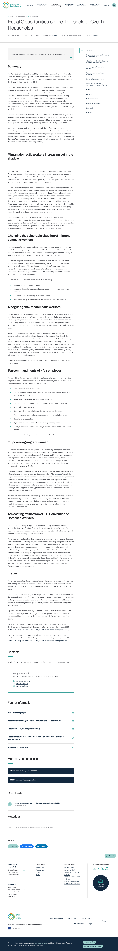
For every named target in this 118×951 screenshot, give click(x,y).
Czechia (54, 35)
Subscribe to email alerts (12, 866)
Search (114, 5)
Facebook (102, 868)
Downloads (89, 108)
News (38, 872)
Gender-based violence (69, 5)
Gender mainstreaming (56, 5)
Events (38, 874)
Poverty (95, 35)
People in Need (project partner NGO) (24, 729)
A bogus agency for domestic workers (95, 67)
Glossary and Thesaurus (72, 884)
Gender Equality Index (81, 5)
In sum (88, 89)
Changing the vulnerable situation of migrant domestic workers (97, 61)
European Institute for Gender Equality (12, 5)
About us (106, 5)
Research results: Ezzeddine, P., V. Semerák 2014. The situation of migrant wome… (36, 738)
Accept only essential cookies (93, 946)
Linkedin (94, 868)
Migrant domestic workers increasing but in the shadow (97, 55)
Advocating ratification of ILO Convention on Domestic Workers (96, 84)
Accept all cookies (89, 942)
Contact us (12, 884)
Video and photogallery (18, 747)
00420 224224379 (23, 681)
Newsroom (30, 5)
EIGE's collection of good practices (23, 771)
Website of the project (17, 713)
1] (70, 201)
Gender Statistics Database (95, 5)
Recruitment (40, 870)
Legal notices (71, 918)
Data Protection (86, 918)
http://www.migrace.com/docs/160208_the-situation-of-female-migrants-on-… (39, 630)
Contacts (89, 94)
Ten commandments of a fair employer (95, 73)
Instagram (106, 868)
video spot (13, 435)
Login (90, 924)
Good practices (34, 16)
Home (11, 16)
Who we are (40, 868)
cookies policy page (41, 943)
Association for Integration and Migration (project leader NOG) (34, 721)
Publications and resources (42, 5)
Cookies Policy (78, 924)
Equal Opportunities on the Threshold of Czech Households (37, 803)
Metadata (89, 112)
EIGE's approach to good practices (23, 780)
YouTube (98, 868)
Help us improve (101, 885)
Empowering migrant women (95, 79)
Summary (89, 50)
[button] (13, 846)
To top (104, 921)
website (58, 474)
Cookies (111, 856)
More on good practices (93, 103)
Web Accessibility (56, 918)
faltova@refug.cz (22, 684)
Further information (92, 99)
